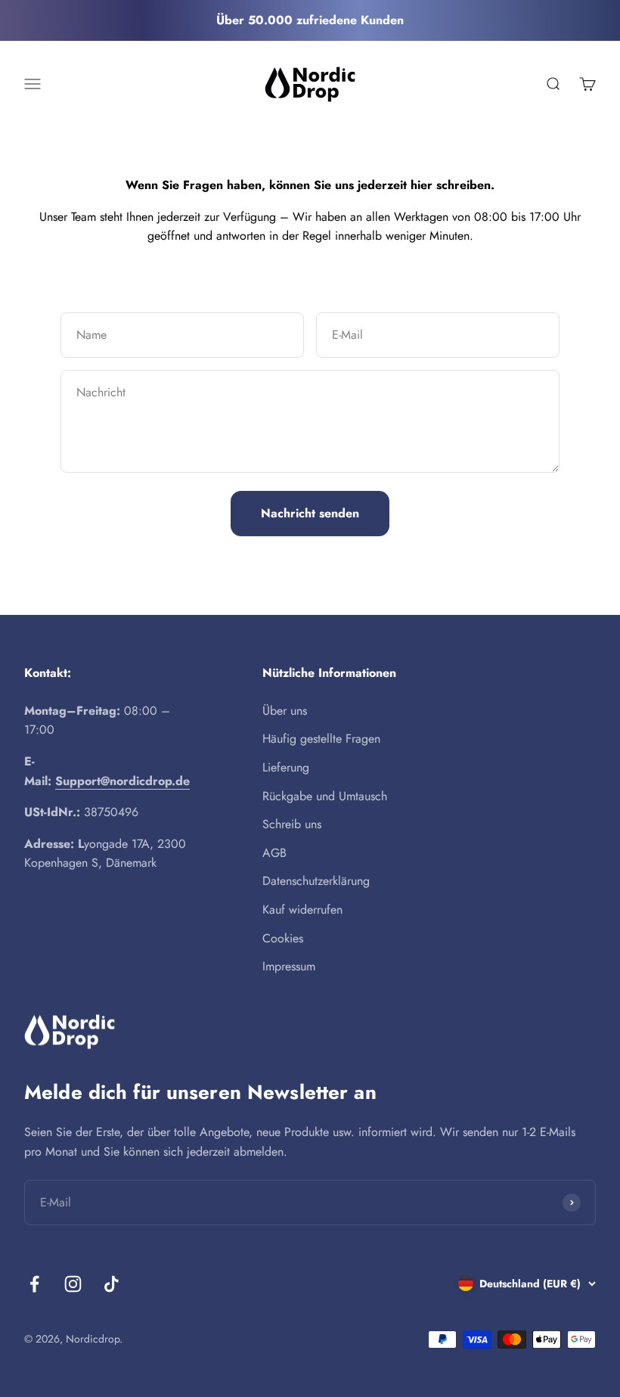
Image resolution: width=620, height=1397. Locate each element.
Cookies (282, 938)
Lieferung (285, 767)
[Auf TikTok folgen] (111, 1284)
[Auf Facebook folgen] (34, 1284)
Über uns (284, 710)
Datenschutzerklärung (316, 880)
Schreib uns (291, 824)
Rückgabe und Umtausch (324, 796)
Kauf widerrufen (302, 909)
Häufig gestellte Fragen (321, 738)
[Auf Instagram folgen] (73, 1284)
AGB (274, 852)
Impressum (288, 966)
